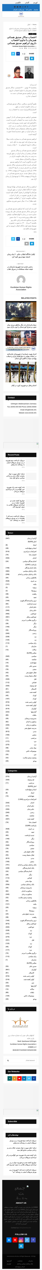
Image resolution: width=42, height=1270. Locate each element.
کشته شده (33, 692)
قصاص (34, 682)
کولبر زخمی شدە (30, 702)
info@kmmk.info (25, 1228)
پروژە (34, 587)
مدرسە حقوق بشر (30, 728)
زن (35, 636)
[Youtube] (15, 1239)
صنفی (34, 669)
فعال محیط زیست (30, 676)
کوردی (35, 2)
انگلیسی (18, 2)
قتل (35, 679)
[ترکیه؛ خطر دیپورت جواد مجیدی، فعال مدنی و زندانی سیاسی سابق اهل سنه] (31, 476)
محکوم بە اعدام (31, 722)
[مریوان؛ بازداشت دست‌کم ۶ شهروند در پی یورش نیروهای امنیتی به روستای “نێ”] (31, 518)
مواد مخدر (33, 748)
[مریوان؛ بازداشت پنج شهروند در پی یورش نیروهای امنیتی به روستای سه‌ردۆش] (31, 462)
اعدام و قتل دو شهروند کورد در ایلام (24, 385)
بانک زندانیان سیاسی (29, 571)
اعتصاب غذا (32, 555)
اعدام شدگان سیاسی (29, 561)
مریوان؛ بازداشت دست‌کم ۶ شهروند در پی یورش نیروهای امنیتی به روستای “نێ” (15, 518)
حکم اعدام (33, 607)
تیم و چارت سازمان (18, 9)
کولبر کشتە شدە (31, 705)
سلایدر (30, 34)
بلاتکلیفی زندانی (31, 578)
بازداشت (33, 564)
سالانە (34, 650)
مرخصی (33, 738)
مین (35, 754)
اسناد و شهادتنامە (30, 548)
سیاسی (33, 656)
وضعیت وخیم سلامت (29, 758)
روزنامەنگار (32, 630)
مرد (35, 741)
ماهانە (34, 715)
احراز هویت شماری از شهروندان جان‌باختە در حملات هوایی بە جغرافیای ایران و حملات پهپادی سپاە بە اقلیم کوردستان (21, 356)
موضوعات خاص (31, 751)
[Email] (8, 1239)
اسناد (34, 545)
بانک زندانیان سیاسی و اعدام (27, 574)
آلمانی (27, 2)
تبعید (34, 597)
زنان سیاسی (32, 643)
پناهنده (34, 594)
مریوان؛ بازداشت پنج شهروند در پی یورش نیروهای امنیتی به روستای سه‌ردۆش (15, 462)
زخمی (34, 633)
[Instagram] (21, 1239)
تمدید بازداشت (31, 604)
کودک (34, 695)
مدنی (34, 731)
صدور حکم (32, 666)
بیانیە (34, 584)
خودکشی (33, 614)
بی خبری (33, 581)
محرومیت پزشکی (30, 718)
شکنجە (34, 659)
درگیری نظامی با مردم (29, 620)
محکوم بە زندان (31, 725)
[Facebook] (33, 1239)
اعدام (34, 558)
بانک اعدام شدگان (30, 568)
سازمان (36, 9)
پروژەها (33, 591)
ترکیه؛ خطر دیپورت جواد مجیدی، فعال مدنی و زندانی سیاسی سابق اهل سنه (15, 476)
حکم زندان (33, 610)
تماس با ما (29, 9)
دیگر (34, 623)
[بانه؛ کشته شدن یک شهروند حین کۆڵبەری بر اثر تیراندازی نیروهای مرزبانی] (31, 489)
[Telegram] (21, 1246)
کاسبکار (33, 689)
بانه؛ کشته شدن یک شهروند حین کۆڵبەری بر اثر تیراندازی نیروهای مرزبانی (15, 489)
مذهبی (34, 735)
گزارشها (33, 712)
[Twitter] (27, 1239)
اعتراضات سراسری (30, 551)
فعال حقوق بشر (31, 672)
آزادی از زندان (31, 538)
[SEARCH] (8, 1060)
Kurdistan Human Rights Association (24, 46)
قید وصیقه (33, 686)
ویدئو (34, 761)
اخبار (35, 34)
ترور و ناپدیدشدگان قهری (28, 600)
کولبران (33, 708)
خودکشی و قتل (31, 617)
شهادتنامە (33, 663)
